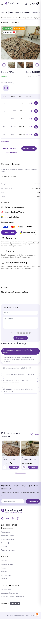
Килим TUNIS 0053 (9, 459)
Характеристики (25, 18)
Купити (29, 148)
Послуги (4, 546)
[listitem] (5, 227)
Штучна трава (6, 575)
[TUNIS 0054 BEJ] (20, 65)
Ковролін (4, 561)
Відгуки (37, 18)
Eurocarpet (4, 12)
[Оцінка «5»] (30, 333)
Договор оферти (6, 543)
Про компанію (5, 532)
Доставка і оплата (7, 536)
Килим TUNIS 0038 (29, 459)
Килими (11, 12)
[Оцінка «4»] (27, 333)
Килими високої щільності (22, 12)
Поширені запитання (8, 550)
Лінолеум (4, 571)
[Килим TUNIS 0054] (20, 43)
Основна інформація (9, 18)
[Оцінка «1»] (18, 333)
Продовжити (21, 338)
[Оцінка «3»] (24, 333)
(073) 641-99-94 (6, 589)
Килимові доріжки (7, 564)
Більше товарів (21, 473)
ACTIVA (11, 72)
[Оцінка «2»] (21, 333)
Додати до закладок (11, 152)
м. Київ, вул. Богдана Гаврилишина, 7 (13, 597)
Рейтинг (13, 332)
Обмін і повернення (7, 539)
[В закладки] (4, 467)
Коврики (4, 579)
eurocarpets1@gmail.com (9, 593)
